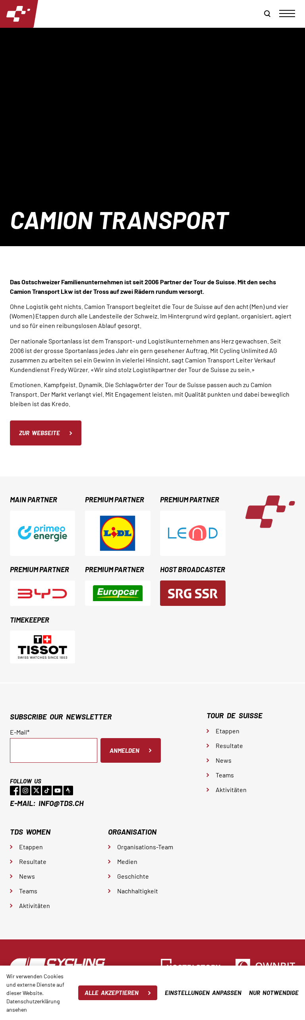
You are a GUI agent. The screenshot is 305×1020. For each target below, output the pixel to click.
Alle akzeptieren (112, 992)
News (224, 760)
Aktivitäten (231, 789)
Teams (225, 775)
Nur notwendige (274, 992)
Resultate (229, 745)
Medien (127, 861)
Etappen (227, 731)
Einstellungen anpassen (203, 992)
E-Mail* (19, 732)
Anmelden (124, 750)
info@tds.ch (61, 803)
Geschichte (133, 876)
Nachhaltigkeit (137, 891)
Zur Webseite (39, 432)
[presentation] (287, 13)
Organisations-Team (145, 846)
